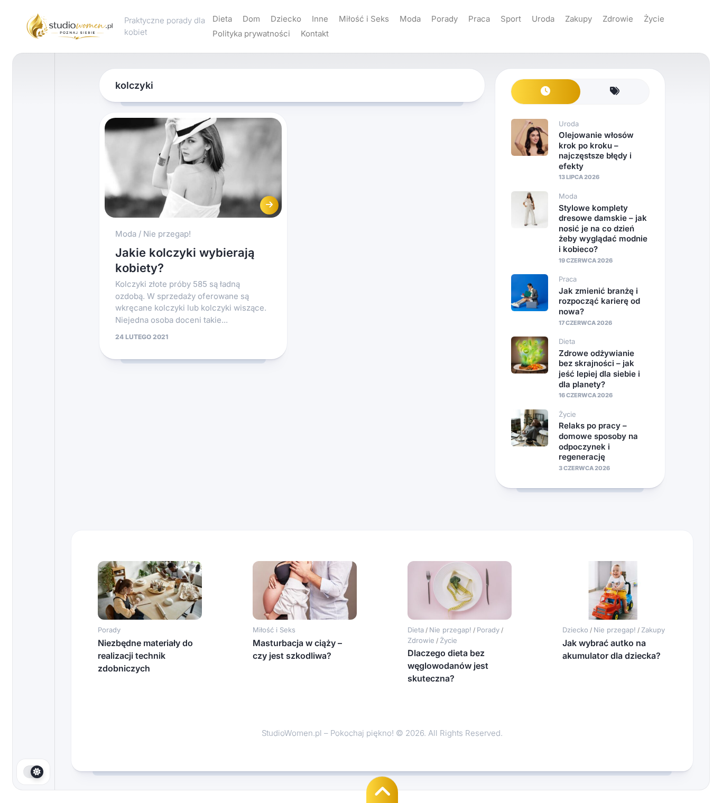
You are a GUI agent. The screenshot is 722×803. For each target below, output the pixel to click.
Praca (479, 19)
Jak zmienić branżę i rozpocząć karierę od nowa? (599, 301)
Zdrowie (618, 19)
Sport (511, 19)
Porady (444, 19)
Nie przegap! (167, 234)
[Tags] (615, 91)
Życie (654, 19)
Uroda (543, 19)
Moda (410, 19)
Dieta (222, 19)
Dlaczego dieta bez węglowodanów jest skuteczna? (448, 666)
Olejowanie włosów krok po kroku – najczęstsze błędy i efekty (596, 150)
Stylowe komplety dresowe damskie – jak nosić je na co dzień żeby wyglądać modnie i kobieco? (603, 228)
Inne (320, 19)
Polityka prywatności (251, 34)
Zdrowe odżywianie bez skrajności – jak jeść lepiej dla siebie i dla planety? (599, 368)
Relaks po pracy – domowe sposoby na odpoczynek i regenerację (598, 441)
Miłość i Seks (364, 19)
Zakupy (578, 19)
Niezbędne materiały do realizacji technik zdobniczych (145, 656)
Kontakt (315, 34)
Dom (251, 19)
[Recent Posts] (545, 91)
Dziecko (286, 19)
